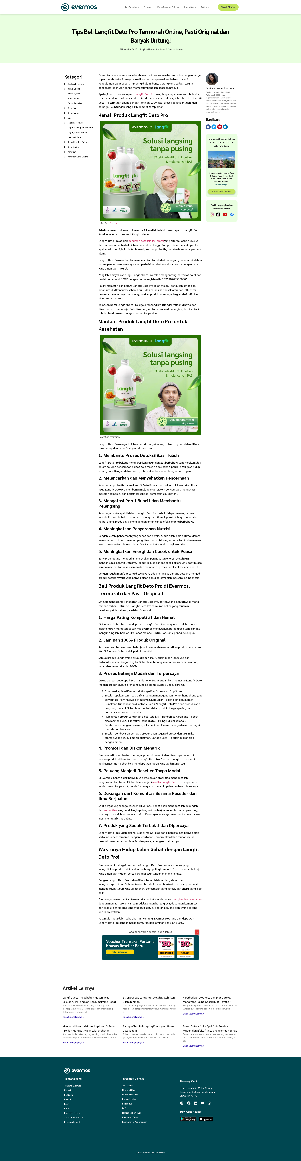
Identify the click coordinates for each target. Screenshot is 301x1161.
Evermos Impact (72, 1121)
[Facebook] (188, 1103)
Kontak (67, 1090)
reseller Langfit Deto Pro (167, 782)
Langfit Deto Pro (145, 94)
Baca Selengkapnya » (73, 1016)
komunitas (110, 810)
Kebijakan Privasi (72, 1112)
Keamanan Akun (130, 1117)
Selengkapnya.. (221, 184)
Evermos (114, 223)
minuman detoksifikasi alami (146, 240)
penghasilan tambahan (187, 899)
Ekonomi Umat (129, 1090)
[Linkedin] (195, 1103)
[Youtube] (202, 1103)
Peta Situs (127, 1103)
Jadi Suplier (127, 1085)
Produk (67, 1099)
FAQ (124, 1108)
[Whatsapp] (209, 1103)
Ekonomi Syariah (130, 1094)
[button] (208, 126)
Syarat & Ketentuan (73, 1117)
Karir (66, 1103)
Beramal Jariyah (129, 1099)
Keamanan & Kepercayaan (134, 1121)
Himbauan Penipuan (131, 1112)
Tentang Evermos (72, 1085)
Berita (67, 1108)
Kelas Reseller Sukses (168, 7)
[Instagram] (181, 1103)
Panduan (68, 1094)
